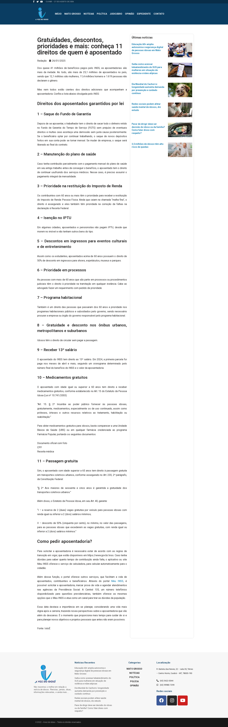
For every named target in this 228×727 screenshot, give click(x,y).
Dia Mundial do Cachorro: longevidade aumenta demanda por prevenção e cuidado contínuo (92, 691)
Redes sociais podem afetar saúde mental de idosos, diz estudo (146, 107)
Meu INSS (117, 581)
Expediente (144, 14)
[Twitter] (37, 1)
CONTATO (159, 14)
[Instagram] (172, 700)
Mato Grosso (72, 14)
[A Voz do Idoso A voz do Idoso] (42, 14)
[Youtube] (41, 1)
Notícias (89, 14)
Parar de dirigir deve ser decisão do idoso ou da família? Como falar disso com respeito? (93, 708)
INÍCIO (58, 14)
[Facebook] (34, 1)
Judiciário (116, 14)
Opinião (129, 14)
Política (102, 14)
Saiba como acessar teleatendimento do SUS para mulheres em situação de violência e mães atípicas (93, 681)
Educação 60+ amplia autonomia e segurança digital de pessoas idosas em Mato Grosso (93, 671)
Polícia (134, 681)
